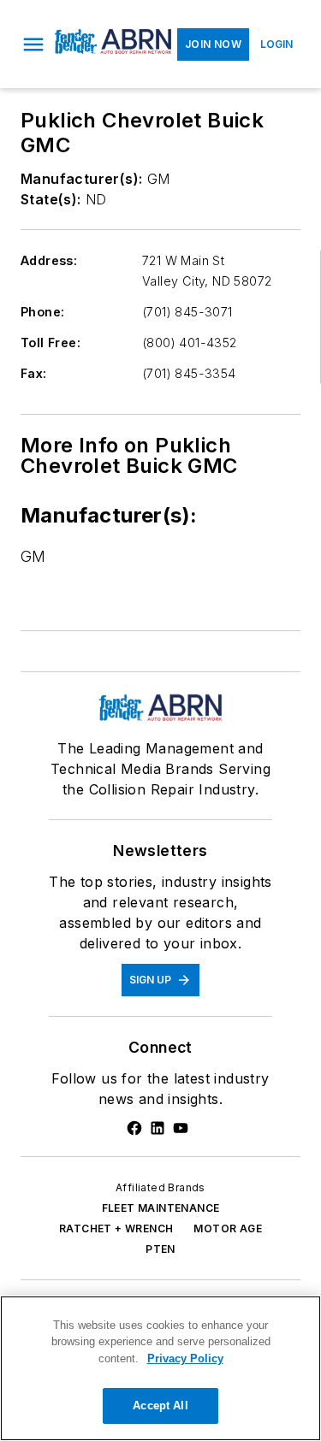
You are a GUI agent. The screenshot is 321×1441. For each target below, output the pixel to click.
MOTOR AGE (227, 1228)
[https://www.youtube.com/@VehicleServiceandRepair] (180, 1128)
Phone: (42, 311)
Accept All (160, 1405)
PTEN (160, 1249)
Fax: (34, 373)
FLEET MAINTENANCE (161, 1208)
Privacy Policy (185, 1358)
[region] (160, 1368)
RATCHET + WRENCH (116, 1228)
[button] (33, 44)
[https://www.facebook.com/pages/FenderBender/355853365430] (134, 1128)
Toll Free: (50, 342)
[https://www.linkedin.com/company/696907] (157, 1128)
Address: (49, 260)
